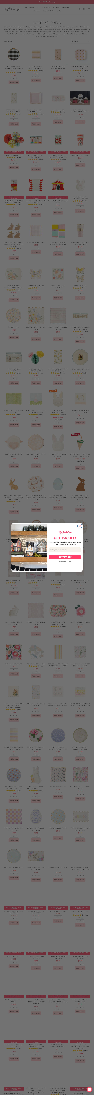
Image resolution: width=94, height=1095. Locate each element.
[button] (89, 1089)
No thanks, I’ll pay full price (64, 561)
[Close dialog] (79, 526)
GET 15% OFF (65, 557)
